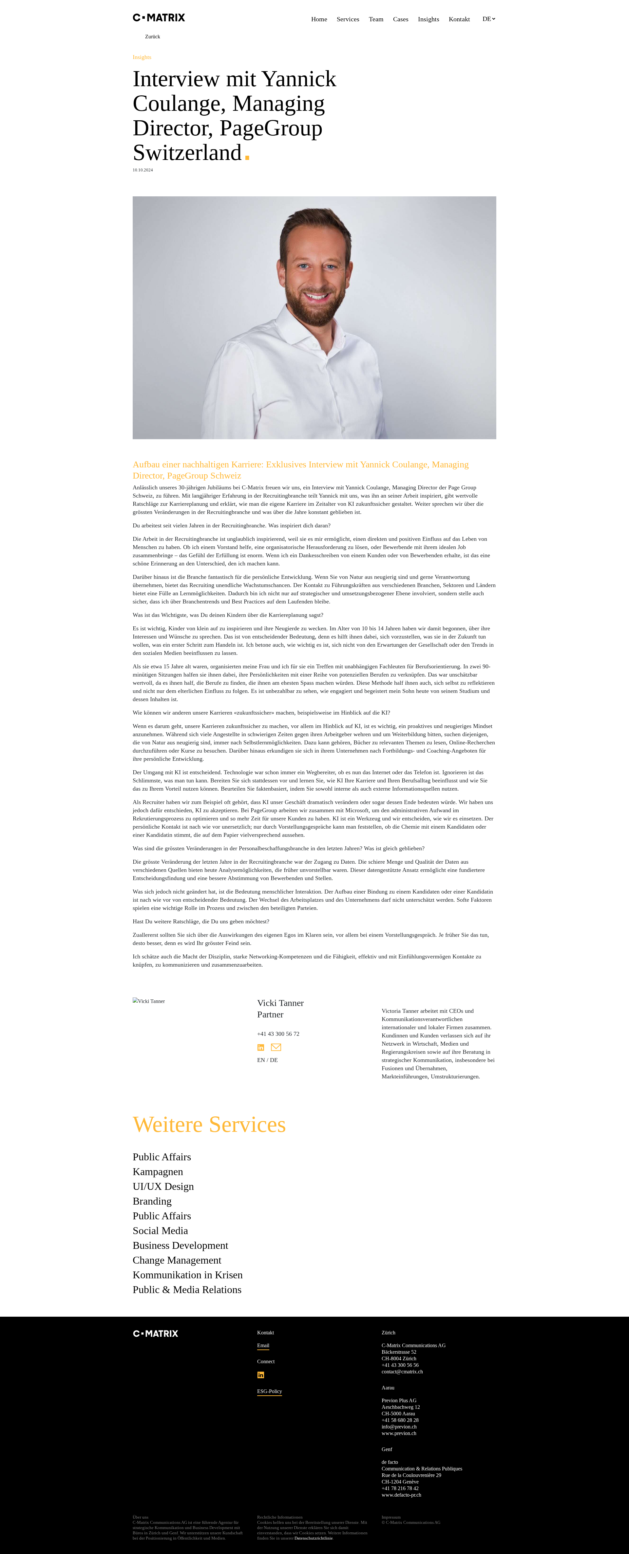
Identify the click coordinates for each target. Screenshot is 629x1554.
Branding (152, 1201)
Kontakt (459, 19)
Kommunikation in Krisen (188, 1275)
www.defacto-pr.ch (401, 1495)
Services (348, 19)
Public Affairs (162, 1157)
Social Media (160, 1230)
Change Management (177, 1260)
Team (376, 19)
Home (319, 19)
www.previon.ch (399, 1433)
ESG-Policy (269, 1391)
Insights (428, 19)
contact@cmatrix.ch (402, 1371)
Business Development (180, 1245)
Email (263, 1345)
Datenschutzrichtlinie (314, 1538)
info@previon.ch (399, 1426)
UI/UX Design (163, 1186)
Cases (401, 19)
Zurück (152, 36)
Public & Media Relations (187, 1289)
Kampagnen (158, 1171)
